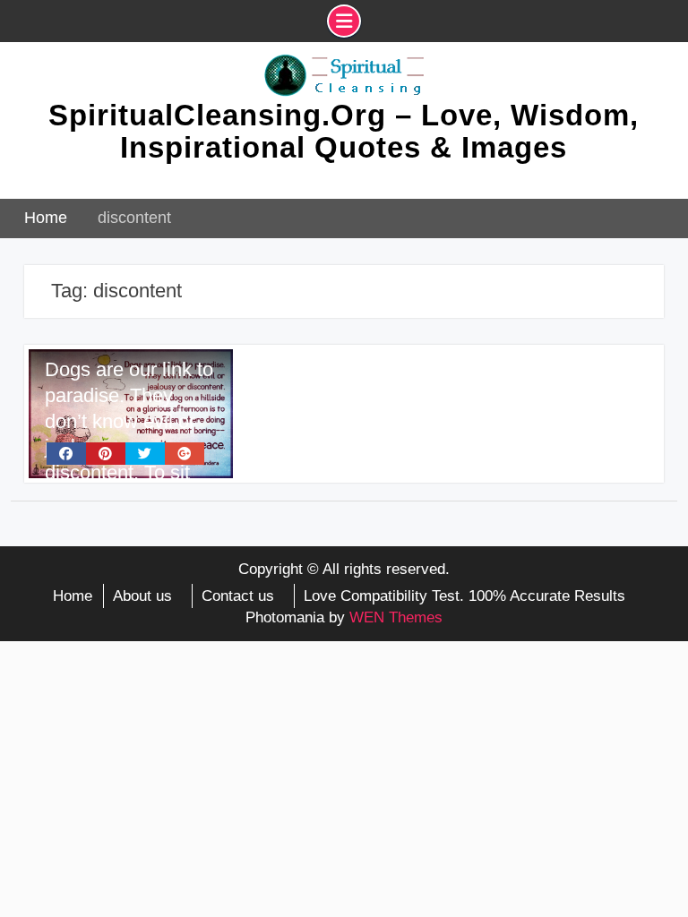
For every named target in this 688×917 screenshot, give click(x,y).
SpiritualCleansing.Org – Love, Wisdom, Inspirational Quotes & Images (343, 131)
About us (142, 595)
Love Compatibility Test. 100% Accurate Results (464, 595)
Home (72, 596)
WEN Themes (396, 617)
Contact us (238, 595)
